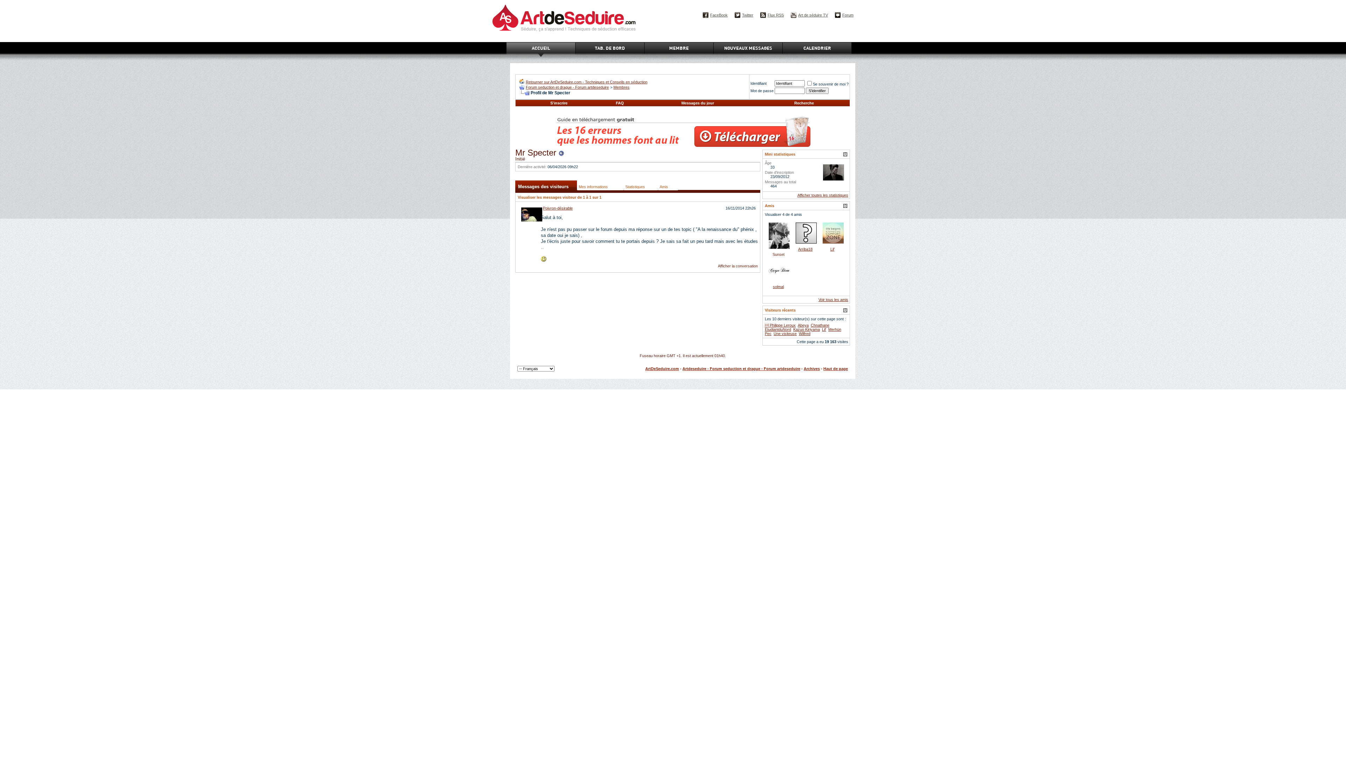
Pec (768, 334)
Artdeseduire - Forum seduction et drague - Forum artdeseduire (741, 369)
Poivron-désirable (558, 208)
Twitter (747, 15)
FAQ (620, 103)
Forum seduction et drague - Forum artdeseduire (567, 87)
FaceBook (719, 15)
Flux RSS (776, 15)
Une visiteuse (785, 334)
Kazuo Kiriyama (806, 329)
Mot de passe (762, 91)
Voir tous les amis (833, 300)
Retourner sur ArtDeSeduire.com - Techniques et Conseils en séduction (586, 82)
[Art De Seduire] (521, 82)
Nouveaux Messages (748, 48)
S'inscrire (558, 103)
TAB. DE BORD (610, 48)
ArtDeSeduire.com (662, 369)
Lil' (832, 249)
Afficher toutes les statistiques (822, 195)
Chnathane (820, 325)
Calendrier (817, 48)
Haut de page (835, 369)
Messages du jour (697, 103)
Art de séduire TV (813, 15)
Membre (679, 48)
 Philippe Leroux (780, 325)
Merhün (834, 329)
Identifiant (758, 83)
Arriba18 (805, 249)
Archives (812, 369)
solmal (778, 287)
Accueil (541, 48)
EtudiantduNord (778, 329)
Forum (848, 15)
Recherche (804, 103)
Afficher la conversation (738, 266)
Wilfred (804, 334)
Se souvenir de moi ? (831, 84)
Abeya (803, 325)
